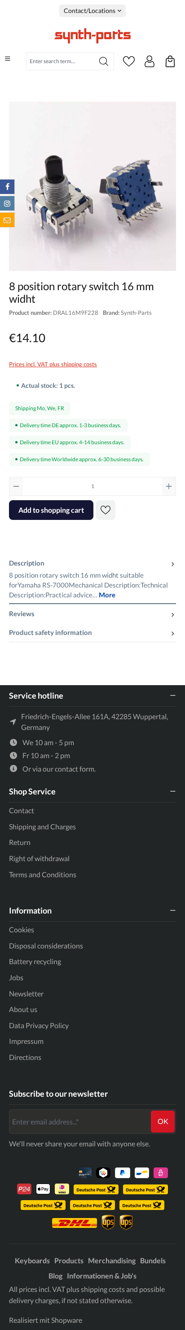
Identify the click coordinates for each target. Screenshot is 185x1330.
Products (69, 1260)
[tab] (92, 579)
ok (163, 1121)
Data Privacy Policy (39, 1025)
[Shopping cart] (170, 61)
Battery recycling (35, 961)
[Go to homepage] (92, 35)
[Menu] (7, 59)
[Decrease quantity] (16, 486)
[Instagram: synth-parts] (7, 203)
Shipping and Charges (42, 826)
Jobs (16, 977)
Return (20, 842)
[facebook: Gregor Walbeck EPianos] (7, 187)
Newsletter (26, 993)
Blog (55, 1275)
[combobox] (60, 61)
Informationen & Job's (102, 1275)
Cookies (21, 929)
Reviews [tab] (22, 613)
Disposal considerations (46, 945)
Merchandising (112, 1260)
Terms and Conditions (42, 874)
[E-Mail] (7, 220)
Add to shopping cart (51, 510)
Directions (25, 1057)
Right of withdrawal (39, 858)
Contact (21, 810)
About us (23, 1009)
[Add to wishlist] (105, 510)
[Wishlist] (129, 61)
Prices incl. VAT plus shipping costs (53, 364)
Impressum (26, 1041)
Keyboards (32, 1260)
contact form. (75, 768)
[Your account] (149, 61)
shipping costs (103, 1289)
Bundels (153, 1260)
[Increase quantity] (169, 486)
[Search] (104, 61)
